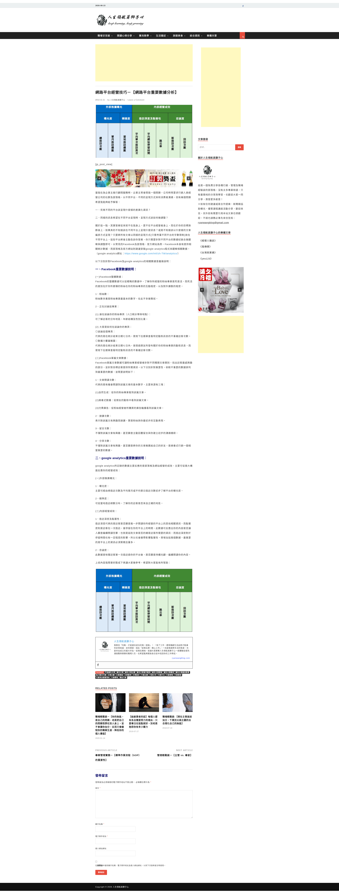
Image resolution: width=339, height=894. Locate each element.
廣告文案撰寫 (157, 672)
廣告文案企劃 (130, 672)
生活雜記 (161, 35)
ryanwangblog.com (181, 658)
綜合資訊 (195, 35)
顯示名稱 (99, 824)
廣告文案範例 (169, 672)
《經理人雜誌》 (208, 240)
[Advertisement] (144, 62)
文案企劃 (111, 675)
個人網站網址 (100, 848)
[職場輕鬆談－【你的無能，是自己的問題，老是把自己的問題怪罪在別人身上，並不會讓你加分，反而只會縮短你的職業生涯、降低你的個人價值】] (110, 712)
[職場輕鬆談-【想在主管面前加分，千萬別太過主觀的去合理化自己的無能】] (177, 712)
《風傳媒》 (205, 246)
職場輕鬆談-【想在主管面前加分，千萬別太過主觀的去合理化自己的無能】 (177, 720)
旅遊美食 (178, 35)
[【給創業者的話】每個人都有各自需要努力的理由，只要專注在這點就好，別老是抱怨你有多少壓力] (144, 712)
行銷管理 (178, 675)
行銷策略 (169, 675)
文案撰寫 (119, 675)
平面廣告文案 (110, 672)
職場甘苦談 (104, 35)
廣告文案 (120, 672)
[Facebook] (98, 665)
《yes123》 (206, 258)
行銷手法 (161, 675)
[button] (144, 178)
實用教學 (144, 35)
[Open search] (242, 35)
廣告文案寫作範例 (144, 672)
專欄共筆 (212, 35)
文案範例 (127, 675)
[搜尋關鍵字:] (221, 147)
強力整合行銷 (101, 675)
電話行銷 (123, 678)
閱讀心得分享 (124, 35)
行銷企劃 (144, 675)
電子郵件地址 (101, 836)
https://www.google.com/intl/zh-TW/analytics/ (151, 253)
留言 (98, 788)
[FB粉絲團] (243, 6)
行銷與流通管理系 (103, 678)
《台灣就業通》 (208, 252)
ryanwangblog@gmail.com (213, 222)
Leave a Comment (136, 100)
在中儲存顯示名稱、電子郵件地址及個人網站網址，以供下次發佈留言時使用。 (130, 865)
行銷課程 (114, 678)
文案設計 (136, 675)
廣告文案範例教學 (182, 672)
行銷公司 (153, 675)
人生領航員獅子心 (117, 100)
